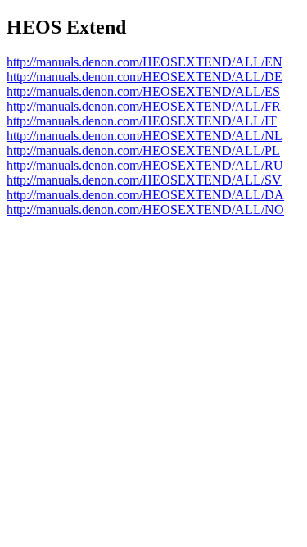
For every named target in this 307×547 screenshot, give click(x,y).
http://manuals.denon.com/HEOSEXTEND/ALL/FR (144, 106)
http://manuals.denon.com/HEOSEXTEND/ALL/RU (145, 165)
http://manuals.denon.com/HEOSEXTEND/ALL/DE (144, 77)
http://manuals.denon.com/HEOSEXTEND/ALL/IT (142, 121)
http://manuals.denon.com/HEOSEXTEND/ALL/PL (143, 150)
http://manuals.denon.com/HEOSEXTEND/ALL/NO (145, 210)
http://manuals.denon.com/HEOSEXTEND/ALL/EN (144, 62)
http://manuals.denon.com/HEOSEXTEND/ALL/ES (143, 91)
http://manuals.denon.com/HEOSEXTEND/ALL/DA (145, 195)
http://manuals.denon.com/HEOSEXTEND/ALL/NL (144, 136)
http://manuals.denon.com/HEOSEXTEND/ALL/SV (144, 180)
